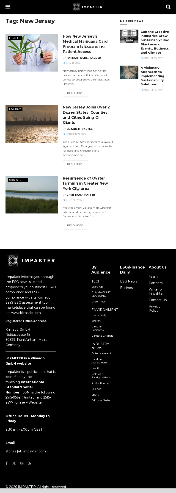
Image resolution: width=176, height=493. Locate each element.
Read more (77, 93)
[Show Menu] (8, 7)
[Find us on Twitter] (14, 463)
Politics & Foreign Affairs (101, 375)
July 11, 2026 (72, 62)
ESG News (128, 281)
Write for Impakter (156, 291)
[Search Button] (168, 7)
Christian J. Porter (81, 194)
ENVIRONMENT (104, 310)
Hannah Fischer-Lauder (84, 57)
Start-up (97, 286)
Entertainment (101, 353)
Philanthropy (100, 383)
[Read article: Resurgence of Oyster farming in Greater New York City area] (32, 194)
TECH (96, 281)
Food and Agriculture (99, 360)
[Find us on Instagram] (22, 463)
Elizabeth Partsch (80, 128)
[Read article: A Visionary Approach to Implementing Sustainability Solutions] (129, 72)
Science (96, 389)
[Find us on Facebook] (7, 463)
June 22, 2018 (73, 200)
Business (127, 288)
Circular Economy (97, 328)
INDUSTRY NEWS (100, 346)
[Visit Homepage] (88, 6)
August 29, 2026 (153, 58)
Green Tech (98, 301)
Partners (155, 283)
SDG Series (17, 180)
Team (153, 276)
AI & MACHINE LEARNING (101, 294)
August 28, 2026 (153, 90)
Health (15, 38)
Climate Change (102, 335)
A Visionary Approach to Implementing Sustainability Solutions (152, 76)
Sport (95, 394)
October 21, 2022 (75, 134)
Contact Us (158, 300)
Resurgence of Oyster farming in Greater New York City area (85, 183)
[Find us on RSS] (29, 463)
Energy (15, 109)
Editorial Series (100, 400)
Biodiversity (99, 315)
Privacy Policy (154, 308)
